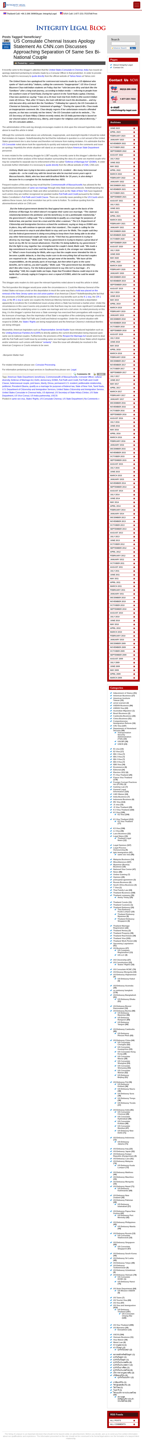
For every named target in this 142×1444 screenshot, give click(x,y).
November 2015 (118, 453)
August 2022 (116, 155)
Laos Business (120, 834)
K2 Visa (121, 814)
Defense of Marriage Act (76, 162)
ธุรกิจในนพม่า (123, 1350)
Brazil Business (120, 713)
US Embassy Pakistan (123, 1200)
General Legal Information (119, 790)
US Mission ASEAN (126, 1291)
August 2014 (116, 491)
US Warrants (119, 1328)
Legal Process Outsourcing (119, 849)
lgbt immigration (120, 852)
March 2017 (116, 391)
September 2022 (118, 151)
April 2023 (115, 132)
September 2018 (118, 330)
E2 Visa (116, 751)
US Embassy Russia (122, 1233)
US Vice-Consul (21, 395)
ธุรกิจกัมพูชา (118, 1357)
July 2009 (114, 662)
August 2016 (116, 418)
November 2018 (118, 323)
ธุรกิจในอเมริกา (124, 1377)
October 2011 (117, 563)
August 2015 (116, 464)
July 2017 (114, 376)
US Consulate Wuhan (124, 1071)
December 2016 (118, 403)
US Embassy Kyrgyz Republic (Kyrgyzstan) (123, 1155)
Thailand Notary (120, 930)
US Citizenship (120, 960)
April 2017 (115, 388)
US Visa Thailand (121, 1325)
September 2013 (118, 529)
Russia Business (120, 882)
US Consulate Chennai (51, 399)
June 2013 (115, 540)
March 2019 (116, 308)
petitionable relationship (89, 383)
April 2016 (115, 433)
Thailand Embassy (121, 907)
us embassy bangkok (123, 990)
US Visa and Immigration (124, 1305)
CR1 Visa (117, 726)
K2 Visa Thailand (125, 821)
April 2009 (115, 674)
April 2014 (115, 506)
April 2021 (115, 216)
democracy (46, 380)
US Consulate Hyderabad (124, 1118)
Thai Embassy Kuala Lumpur (124, 910)
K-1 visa (87, 297)
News (115, 872)
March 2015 (116, 475)
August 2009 (116, 659)
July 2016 (114, 422)
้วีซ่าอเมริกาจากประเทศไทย (124, 1393)
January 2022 (117, 182)
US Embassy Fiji (120, 1082)
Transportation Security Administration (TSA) (124, 736)
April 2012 (115, 552)
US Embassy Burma (122, 1011)
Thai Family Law (120, 890)
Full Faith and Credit (68, 194)
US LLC (121, 955)
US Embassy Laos (121, 1159)
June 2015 (115, 472)
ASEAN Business (121, 705)
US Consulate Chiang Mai (128, 1315)
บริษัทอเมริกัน (119, 1375)
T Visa (116, 887)
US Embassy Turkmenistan (119, 1266)
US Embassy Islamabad (123, 1205)
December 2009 (118, 643)
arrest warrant (119, 703)
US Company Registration (124, 951)
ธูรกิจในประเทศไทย (121, 1370)
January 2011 (117, 594)
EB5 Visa (117, 764)
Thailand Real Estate (122, 936)
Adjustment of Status (123, 693)
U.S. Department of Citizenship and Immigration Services (29, 389)
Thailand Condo (120, 902)
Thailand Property (121, 933)
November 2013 (118, 521)
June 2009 (115, 666)
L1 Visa (116, 831)
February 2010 (117, 636)
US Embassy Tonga (126, 1098)
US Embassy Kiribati (123, 1085)
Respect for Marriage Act (74, 336)
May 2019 (114, 300)
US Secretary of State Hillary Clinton (72, 392)
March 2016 (116, 437)
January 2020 (117, 273)
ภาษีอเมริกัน (118, 1382)
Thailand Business (121, 893)
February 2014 (117, 510)
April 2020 (115, 262)
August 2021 (116, 201)
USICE (120, 744)
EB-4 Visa (117, 762)
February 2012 (117, 556)
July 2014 (114, 495)
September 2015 (118, 460)
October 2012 (117, 544)
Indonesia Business (122, 799)
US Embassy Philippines (124, 1222)
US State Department (73, 399)
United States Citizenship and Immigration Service (80, 389)
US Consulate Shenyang (124, 1067)
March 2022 (116, 174)
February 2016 (117, 441)
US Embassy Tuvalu (127, 1103)
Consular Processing (45, 365)
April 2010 (115, 628)
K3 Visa (116, 828)
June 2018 (115, 342)
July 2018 (114, 338)
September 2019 (118, 285)
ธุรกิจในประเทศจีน (121, 1362)
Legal (73, 369)
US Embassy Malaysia (123, 1161)
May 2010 (114, 624)
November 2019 (118, 281)
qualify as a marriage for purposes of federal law (51, 386)
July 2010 (114, 617)
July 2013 (114, 537)
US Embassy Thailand (123, 1311)
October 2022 (117, 147)
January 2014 (117, 514)
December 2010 (118, 598)
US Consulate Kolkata (124, 1122)
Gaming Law (119, 787)
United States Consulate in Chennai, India (68, 70)
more (101, 374)
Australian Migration (122, 711)
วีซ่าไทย (116, 1387)
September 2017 (118, 372)
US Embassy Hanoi (126, 1282)
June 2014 (115, 498)
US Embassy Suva (126, 1094)
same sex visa (18, 399)
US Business (119, 948)
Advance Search (120, 48)
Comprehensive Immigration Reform (122, 722)
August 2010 (116, 613)
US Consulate (8, 144)
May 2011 (114, 578)
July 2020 (114, 250)
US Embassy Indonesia (123, 1138)
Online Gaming (120, 874)
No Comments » (91, 399)
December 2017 (118, 361)
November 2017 (118, 365)
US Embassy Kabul (126, 979)
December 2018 (118, 319)
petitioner (6, 386)
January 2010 (117, 640)
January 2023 (117, 140)
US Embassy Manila (126, 1226)
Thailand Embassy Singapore (126, 920)
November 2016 (118, 407)
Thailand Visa (119, 938)
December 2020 (118, 231)
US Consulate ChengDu (124, 1043)
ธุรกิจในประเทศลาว (121, 1365)
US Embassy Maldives (123, 1172)
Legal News (118, 836)
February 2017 (117, 395)
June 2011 (115, 575)
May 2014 (114, 502)
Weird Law (118, 1342)
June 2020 (115, 254)
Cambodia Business (122, 716)
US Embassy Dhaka (126, 999)
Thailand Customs (121, 905)
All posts (115, 1420)
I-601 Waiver (118, 794)
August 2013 (116, 533)
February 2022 (117, 178)
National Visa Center (122, 869)
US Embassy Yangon (123, 1023)
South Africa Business (123, 885)
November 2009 (118, 647)
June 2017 (115, 380)
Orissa (50, 383)
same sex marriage (39, 188)
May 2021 (114, 212)
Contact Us (118, 67)
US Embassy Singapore (124, 1242)
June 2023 (115, 128)
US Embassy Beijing (123, 1076)
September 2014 (118, 487)
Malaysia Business (121, 859)
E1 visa (116, 749)
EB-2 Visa (117, 757)
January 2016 (117, 445)
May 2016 (114, 430)
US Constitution (120, 962)
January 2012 (117, 559)
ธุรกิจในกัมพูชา (119, 1360)
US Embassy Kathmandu (123, 1189)
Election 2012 (119, 772)
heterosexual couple (19, 383)
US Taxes (117, 1298)
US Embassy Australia (123, 986)
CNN (86, 165)
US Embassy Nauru (126, 1089)
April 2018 (115, 350)
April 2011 (115, 582)
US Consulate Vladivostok (124, 1236)
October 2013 (117, 525)
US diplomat (48, 392)
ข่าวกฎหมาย (118, 1345)
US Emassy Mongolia (122, 972)
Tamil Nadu (98, 386)
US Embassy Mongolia (123, 1182)
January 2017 (117, 399)
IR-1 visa (17, 300)
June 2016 (115, 426)
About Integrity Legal (123, 65)
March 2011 (116, 586)
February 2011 (117, 590)
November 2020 (118, 235)
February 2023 (117, 136)
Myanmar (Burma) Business (121, 866)
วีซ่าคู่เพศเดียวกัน (120, 1385)
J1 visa (116, 805)
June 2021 (115, 208)
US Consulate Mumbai (124, 1127)
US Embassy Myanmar (123, 1014)
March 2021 (116, 220)
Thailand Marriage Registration (121, 927)
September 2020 (118, 243)
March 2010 (116, 632)
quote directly (38, 76)
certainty (47, 342)
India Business (120, 797)
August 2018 (116, 334)
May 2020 (114, 258)
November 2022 (118, 143)
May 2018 (114, 346)
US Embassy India (121, 1110)
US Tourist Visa (120, 1300)
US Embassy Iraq (121, 1149)
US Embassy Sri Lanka (123, 1258)
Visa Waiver (118, 1340)
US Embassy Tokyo (122, 1263)
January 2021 (117, 227)
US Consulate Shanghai (124, 1062)
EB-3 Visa (117, 759)
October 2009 (117, 651)
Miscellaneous (119, 862)
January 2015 (117, 479)
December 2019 (118, 277)
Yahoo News (76, 76)
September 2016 (118, 414)
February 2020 (117, 269)
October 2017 (117, 369)
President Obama (20, 386)
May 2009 (114, 670)
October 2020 (117, 239)
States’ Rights (29, 322)
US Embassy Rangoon (123, 1019)
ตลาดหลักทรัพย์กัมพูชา (122, 1354)
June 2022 (115, 163)
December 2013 (118, 517)
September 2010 (118, 609)
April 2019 (115, 304)
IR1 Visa (117, 802)
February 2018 (117, 357)
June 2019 (115, 296)
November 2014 (118, 483)
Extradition (123, 1330)
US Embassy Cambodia (124, 1029)
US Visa (116, 1303)
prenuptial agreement (123, 880)
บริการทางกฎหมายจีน (122, 1373)
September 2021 (118, 197)
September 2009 (118, 655)
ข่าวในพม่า (117, 1348)
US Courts (93, 197)
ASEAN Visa (118, 708)
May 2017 (114, 384)
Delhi (36, 380)
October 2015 (117, 456)
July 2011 (114, 571)
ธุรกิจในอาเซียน (120, 1367)
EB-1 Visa (117, 754)
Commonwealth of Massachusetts (66, 185)
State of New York (79, 191)
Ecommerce (118, 767)
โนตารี (116, 1390)
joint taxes (35, 383)
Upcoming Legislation (123, 943)
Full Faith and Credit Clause (35, 197)
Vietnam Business (121, 1337)
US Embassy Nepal (121, 1186)
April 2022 (115, 170)
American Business (122, 696)
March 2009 (116, 678)
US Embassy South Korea (125, 1253)
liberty (43, 383)
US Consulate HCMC (122, 969)
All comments (118, 1424)
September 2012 (118, 548)
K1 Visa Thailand (120, 819)
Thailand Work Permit (123, 941)
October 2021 (117, 193)
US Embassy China (122, 1040)
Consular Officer (86, 377)
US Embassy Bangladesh (124, 995)
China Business (120, 718)
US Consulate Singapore (124, 1248)
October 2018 (117, 327)
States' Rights (32, 399)
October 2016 (117, 411)
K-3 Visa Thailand (121, 810)
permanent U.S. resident (66, 383)
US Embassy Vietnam (123, 1275)
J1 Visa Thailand (120, 807)
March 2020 (116, 266)
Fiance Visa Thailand (122, 777)
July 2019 (114, 292)
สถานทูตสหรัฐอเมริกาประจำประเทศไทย (126, 1399)
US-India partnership (40, 395)
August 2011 (116, 567)
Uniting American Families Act (20, 333)
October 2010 (117, 605)
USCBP (121, 741)
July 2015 (114, 468)
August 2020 (116, 246)
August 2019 (116, 288)
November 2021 (118, 189)
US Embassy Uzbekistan (124, 1270)
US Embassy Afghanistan (124, 975)
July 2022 (114, 159)
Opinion (117, 877)
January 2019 (117, 315)
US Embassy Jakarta (123, 1143)
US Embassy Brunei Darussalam (122, 1007)
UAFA (37, 333)
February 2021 (117, 224)
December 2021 (118, 185)
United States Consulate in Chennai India (21, 392)
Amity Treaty (123, 897)
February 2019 (117, 311)
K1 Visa (116, 812)
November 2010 (118, 601)
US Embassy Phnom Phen (123, 1034)
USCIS (54, 395)
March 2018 (116, 353)
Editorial (117, 770)
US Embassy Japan (122, 1151)
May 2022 (114, 166)
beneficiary (40, 377)
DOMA (93, 162)
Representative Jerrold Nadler (55, 330)
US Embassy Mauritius (123, 1177)
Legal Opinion (119, 845)
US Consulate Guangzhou (124, 1048)
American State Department (86, 147)
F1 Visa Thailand (120, 775)
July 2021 (114, 204)
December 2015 (118, 449)
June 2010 (115, 620)
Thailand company (121, 895)
